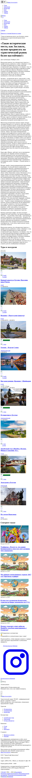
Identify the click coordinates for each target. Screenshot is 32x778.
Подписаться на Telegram (10, 646)
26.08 (2, 485)
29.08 (5, 485)
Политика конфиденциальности (10, 773)
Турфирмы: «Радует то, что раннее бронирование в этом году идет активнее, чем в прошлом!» (15, 548)
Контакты (6, 729)
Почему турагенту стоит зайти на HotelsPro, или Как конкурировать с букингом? (14, 628)
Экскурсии (7, 7)
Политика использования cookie (17, 775)
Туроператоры (8, 710)
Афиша (6, 13)
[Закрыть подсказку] (1, 680)
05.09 (2, 318)
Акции (6, 11)
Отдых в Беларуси (9, 720)
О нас (5, 726)
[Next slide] (4, 251)
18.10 (2, 517)
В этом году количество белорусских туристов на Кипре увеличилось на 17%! (15, 601)
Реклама (6, 736)
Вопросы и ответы (9, 735)
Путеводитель (8, 709)
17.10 (2, 453)
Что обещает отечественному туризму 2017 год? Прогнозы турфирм (16, 575)
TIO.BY (4, 772)
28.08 (2, 350)
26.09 (2, 285)
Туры (5, 5)
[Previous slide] (2, 251)
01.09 (2, 384)
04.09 (8, 350)
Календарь (7, 8)
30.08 (2, 418)
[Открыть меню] (3, 2)
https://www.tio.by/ (6, 752)
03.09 (5, 350)
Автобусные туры (9, 717)
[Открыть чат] (1, 692)
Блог (5, 10)
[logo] (12, 2)
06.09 (8, 418)
